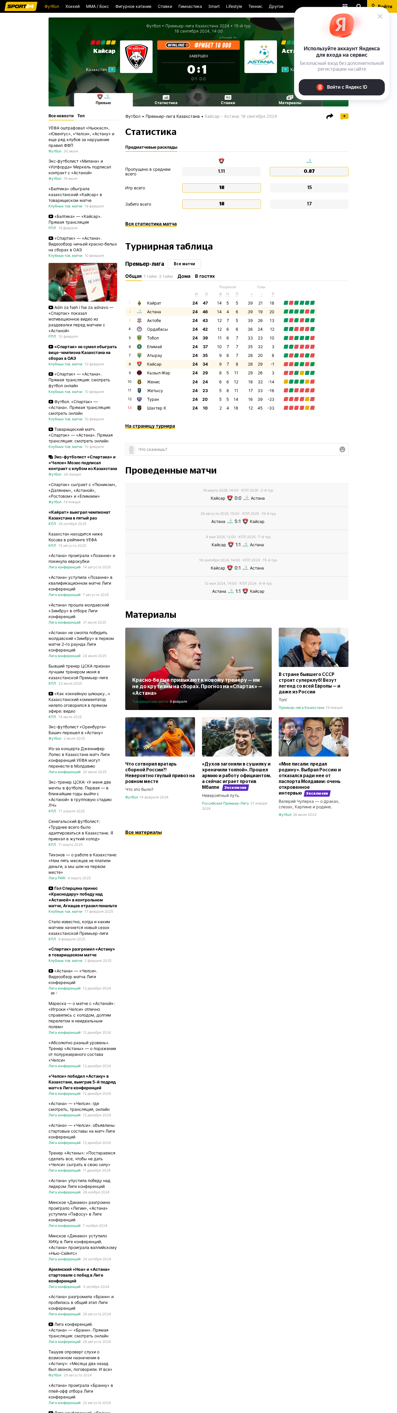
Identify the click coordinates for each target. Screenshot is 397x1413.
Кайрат (154, 302)
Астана (154, 311)
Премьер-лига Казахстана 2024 (197, 25)
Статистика (166, 102)
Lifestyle (234, 6)
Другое (276, 6)
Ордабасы (157, 329)
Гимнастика (190, 6)
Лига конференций (65, 567)
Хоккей (72, 6)
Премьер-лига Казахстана (173, 116)
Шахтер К (156, 407)
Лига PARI (57, 878)
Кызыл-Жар (158, 372)
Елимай (154, 346)
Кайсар (104, 51)
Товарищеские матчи (150, 701)
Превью (103, 102)
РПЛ (52, 228)
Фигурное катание (133, 6)
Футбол (51, 6)
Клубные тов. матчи (65, 206)
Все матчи (184, 264)
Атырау (154, 355)
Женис (153, 381)
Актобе (154, 320)
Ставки (165, 6)
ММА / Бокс (97, 6)
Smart (214, 6)
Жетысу (155, 390)
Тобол (153, 337)
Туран (153, 399)
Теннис (255, 6)
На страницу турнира (150, 426)
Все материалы (143, 832)
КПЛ (52, 524)
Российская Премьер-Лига (225, 803)
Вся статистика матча (151, 224)
